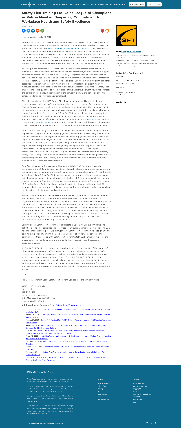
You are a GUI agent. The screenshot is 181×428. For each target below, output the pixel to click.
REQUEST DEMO (136, 4)
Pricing (86, 4)
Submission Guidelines (142, 394)
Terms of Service (140, 386)
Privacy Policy (138, 383)
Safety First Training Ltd (68, 305)
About (93, 4)
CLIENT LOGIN (153, 4)
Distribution (103, 4)
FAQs (135, 391)
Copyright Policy (139, 389)
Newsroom (137, 399)
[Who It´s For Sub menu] (81, 4)
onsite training (87, 119)
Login (135, 402)
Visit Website (121, 95)
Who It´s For (74, 4)
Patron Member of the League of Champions (69, 48)
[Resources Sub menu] (124, 4)
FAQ (110, 4)
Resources (118, 4)
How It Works (59, 4)
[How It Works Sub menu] (66, 4)
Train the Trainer (43, 122)
